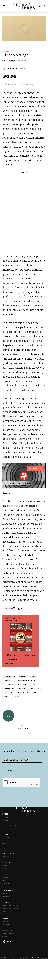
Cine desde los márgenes (21, 655)
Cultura (5, 817)
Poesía (4, 866)
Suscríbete (10, 663)
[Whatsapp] (14, 76)
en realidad (22, 684)
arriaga (22, 676)
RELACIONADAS (11, 738)
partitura (8, 692)
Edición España (12, 659)
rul (35, 692)
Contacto (5, 936)
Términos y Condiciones (24, 958)
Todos (7, 697)
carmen (7, 680)
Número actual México (10, 905)
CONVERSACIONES (9, 854)
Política (5, 820)
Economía (5, 823)
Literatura (5, 829)
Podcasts (5, 897)
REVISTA (5, 903)
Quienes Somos (7, 930)
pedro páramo (23, 692)
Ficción (4, 869)
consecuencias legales (25, 680)
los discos (34, 688)
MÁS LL (5, 918)
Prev (6, 641)
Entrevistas (6, 857)
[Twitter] (7, 76)
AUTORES (32, 738)
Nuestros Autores (8, 933)
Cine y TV (5, 838)
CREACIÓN (6, 863)
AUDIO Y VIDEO (8, 891)
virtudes (17, 697)
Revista (5, 51)
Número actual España (10, 908)
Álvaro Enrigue (24, 729)
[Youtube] (11, 941)
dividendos (8, 684)
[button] (5, 6)
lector (22, 688)
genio (34, 684)
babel (32, 676)
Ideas (4, 881)
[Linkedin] (11, 76)
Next (36, 641)
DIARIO (5, 814)
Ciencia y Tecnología (9, 826)
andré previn (9, 676)
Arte (3, 847)
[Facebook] (4, 76)
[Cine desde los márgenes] (21, 638)
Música (4, 844)
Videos (4, 894)
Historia (5, 878)
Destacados (6, 911)
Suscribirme (6, 924)
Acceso (5, 921)
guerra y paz (9, 688)
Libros (4, 841)
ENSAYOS (6, 875)
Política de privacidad (39, 958)
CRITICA (5, 835)
